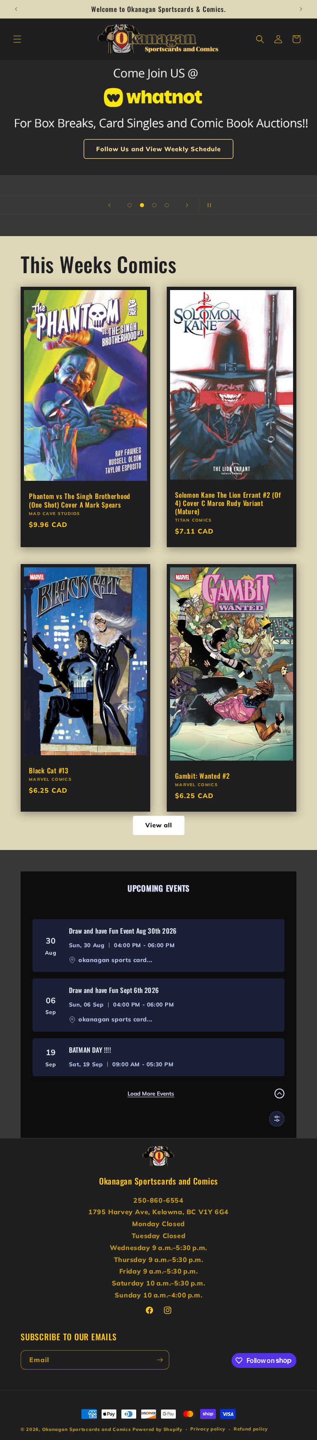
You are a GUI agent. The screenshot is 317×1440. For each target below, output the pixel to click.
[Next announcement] (301, 9)
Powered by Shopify (157, 1429)
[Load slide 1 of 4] (129, 205)
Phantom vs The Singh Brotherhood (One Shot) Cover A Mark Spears (79, 500)
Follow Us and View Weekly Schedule (158, 149)
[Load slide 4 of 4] (167, 205)
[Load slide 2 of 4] (142, 205)
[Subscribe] (160, 1360)
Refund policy (251, 1429)
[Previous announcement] (16, 9)
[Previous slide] (109, 205)
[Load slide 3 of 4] (154, 205)
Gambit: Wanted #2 (202, 776)
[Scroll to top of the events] (279, 1093)
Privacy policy (207, 1429)
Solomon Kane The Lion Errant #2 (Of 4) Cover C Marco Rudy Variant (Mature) (228, 503)
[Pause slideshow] (208, 205)
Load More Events (151, 1093)
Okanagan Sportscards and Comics (86, 1429)
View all (158, 825)
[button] (17, 39)
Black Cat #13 (49, 770)
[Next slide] (187, 205)
